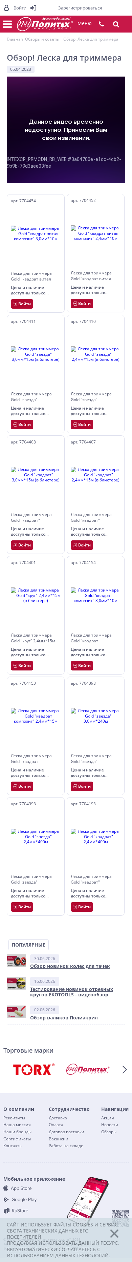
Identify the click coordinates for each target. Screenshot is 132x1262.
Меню (85, 23)
